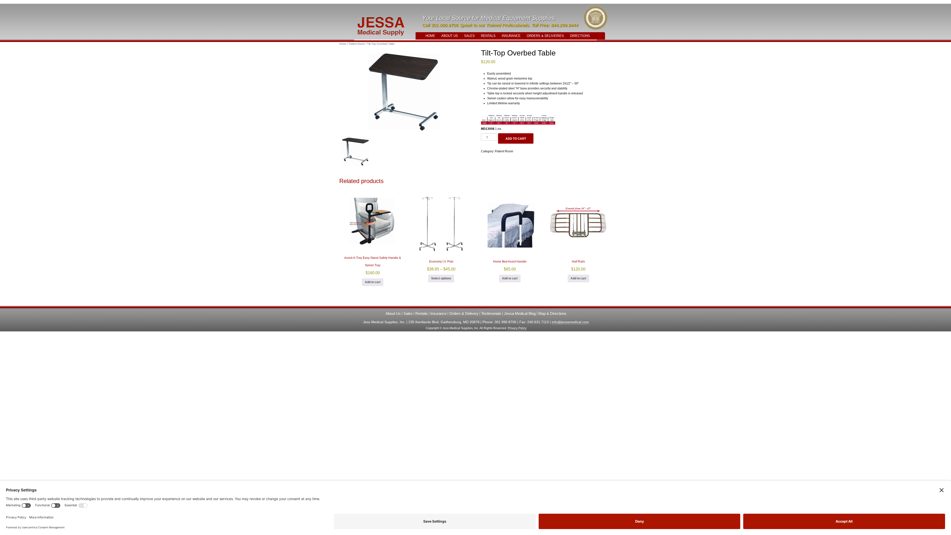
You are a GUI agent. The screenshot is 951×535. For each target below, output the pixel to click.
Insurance (511, 36)
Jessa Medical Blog (520, 313)
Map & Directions (552, 313)
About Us (449, 36)
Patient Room (357, 43)
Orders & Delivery (463, 313)
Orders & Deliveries (545, 36)
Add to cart (515, 138)
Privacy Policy (517, 328)
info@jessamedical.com (570, 322)
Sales (469, 36)
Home (430, 36)
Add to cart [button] (372, 282)
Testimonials (491, 313)
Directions (580, 36)
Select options (441, 278)
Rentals (488, 36)
